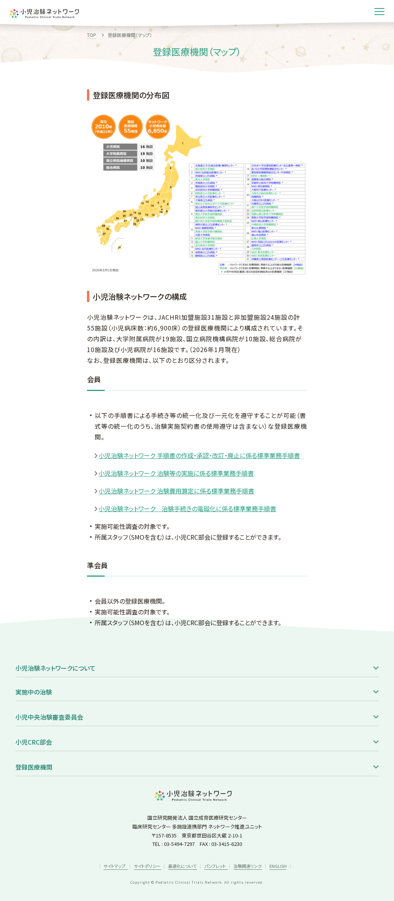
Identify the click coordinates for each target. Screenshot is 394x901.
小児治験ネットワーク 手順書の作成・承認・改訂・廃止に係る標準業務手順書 (199, 455)
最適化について (182, 866)
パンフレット (215, 866)
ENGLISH (278, 866)
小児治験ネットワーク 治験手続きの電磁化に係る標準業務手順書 (187, 508)
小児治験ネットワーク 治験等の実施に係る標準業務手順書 (176, 473)
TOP (91, 35)
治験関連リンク (248, 866)
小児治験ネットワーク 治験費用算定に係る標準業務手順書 (176, 490)
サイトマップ (115, 866)
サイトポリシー (147, 866)
